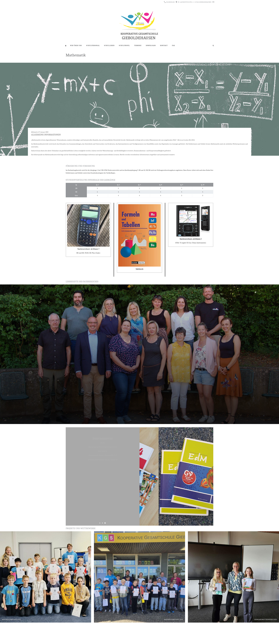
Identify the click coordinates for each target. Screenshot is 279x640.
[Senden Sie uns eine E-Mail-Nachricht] (213, 2)
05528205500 (170, 2)
